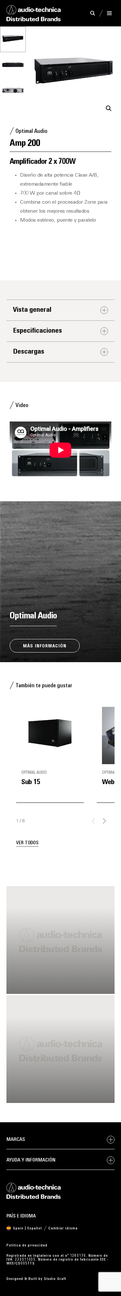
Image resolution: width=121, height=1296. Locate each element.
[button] (109, 108)
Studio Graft (55, 1279)
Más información (44, 646)
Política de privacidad (26, 1245)
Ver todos (27, 843)
